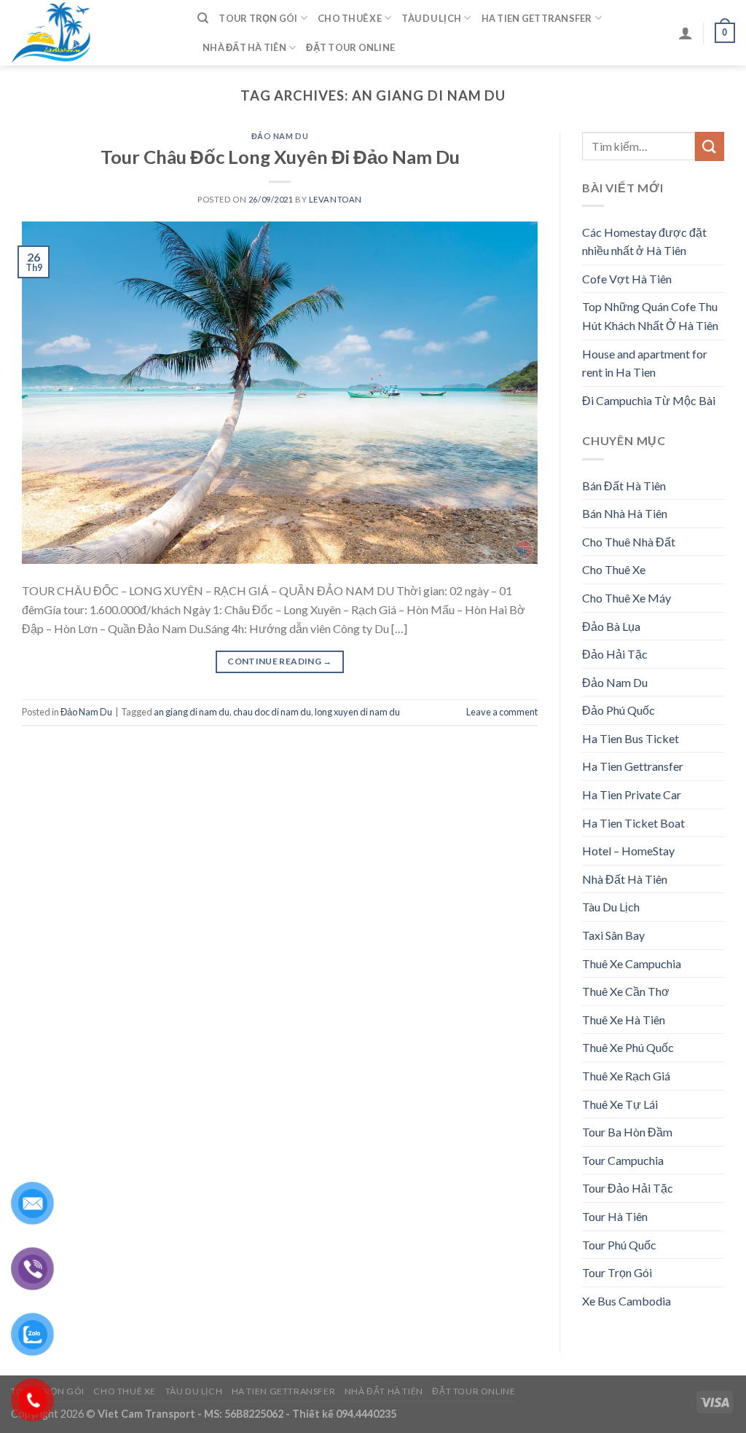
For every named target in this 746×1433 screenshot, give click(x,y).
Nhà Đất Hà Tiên (244, 47)
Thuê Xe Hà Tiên (623, 1019)
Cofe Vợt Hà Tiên (627, 279)
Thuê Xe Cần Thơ (626, 991)
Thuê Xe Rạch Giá (626, 1076)
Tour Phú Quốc (619, 1245)
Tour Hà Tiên (615, 1216)
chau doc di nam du (272, 712)
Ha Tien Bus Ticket (630, 738)
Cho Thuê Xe (350, 18)
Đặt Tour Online (350, 47)
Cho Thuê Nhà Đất (628, 542)
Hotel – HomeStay (628, 850)
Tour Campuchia (623, 1160)
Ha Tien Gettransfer (537, 18)
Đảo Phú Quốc (618, 710)
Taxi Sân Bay (613, 935)
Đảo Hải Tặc (615, 654)
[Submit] (709, 146)
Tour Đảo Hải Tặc (627, 1188)
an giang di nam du (191, 712)
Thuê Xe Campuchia (631, 963)
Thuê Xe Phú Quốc (628, 1047)
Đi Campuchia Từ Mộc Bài (648, 400)
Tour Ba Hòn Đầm (627, 1132)
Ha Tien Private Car (631, 794)
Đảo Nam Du (280, 136)
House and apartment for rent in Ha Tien (644, 363)
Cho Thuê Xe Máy (626, 598)
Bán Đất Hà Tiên (624, 485)
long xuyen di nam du (357, 712)
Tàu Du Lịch (431, 18)
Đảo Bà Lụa (611, 626)
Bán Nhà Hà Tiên (624, 513)
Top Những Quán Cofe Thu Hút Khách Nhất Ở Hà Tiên (650, 315)
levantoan (335, 199)
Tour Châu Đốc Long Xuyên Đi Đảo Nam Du (280, 157)
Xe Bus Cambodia (626, 1301)
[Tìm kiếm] (202, 18)
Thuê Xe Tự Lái (620, 1104)
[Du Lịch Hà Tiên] (93, 33)
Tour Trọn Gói (258, 18)
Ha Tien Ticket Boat (633, 823)
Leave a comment (502, 712)
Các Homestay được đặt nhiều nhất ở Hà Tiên (644, 241)
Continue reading (279, 661)
